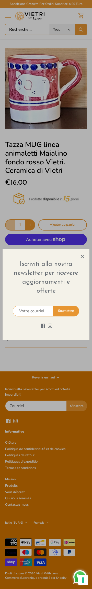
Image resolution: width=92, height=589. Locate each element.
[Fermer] (82, 256)
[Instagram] (50, 325)
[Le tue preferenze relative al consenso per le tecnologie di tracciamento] (83, 580)
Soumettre (66, 310)
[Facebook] (43, 325)
